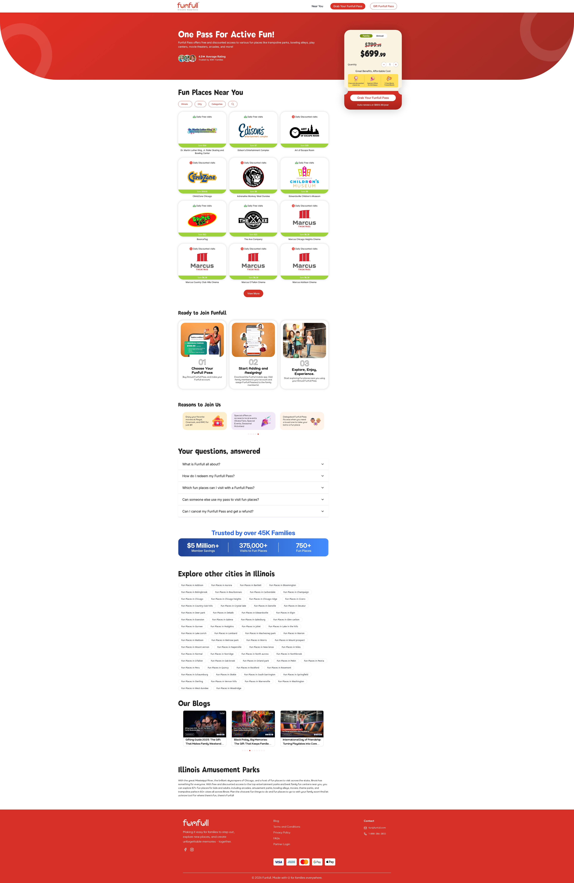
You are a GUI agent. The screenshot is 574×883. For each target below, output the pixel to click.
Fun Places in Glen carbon (286, 619)
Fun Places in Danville (265, 605)
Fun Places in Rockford (248, 667)
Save (202, 145)
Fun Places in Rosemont (279, 667)
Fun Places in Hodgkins (222, 626)
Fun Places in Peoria (314, 660)
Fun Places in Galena (222, 619)
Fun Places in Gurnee (192, 626)
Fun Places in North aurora (255, 653)
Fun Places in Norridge (222, 653)
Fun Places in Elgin (285, 612)
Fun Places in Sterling (192, 681)
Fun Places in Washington (291, 681)
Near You (317, 6)
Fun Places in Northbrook (289, 653)
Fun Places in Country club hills (197, 605)
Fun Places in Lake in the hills (283, 626)
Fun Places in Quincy (218, 667)
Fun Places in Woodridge (228, 688)
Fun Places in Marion (294, 633)
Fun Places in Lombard (226, 633)
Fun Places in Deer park (193, 612)
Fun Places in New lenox (261, 647)
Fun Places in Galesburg (253, 619)
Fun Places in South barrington (259, 674)
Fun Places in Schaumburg (194, 674)
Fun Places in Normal (192, 653)
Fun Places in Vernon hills (224, 681)
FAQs (276, 838)
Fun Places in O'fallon (192, 660)
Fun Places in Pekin (286, 660)
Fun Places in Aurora (221, 585)
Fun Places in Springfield (295, 674)
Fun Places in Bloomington (282, 585)
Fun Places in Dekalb (223, 612)
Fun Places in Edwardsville (255, 612)
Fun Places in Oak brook (223, 660)
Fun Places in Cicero (295, 598)
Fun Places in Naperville (229, 647)
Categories (217, 104)
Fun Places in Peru (190, 667)
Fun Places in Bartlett (250, 585)
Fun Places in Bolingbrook (194, 592)
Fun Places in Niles (291, 647)
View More (253, 293)
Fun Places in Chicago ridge (263, 598)
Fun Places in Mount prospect (290, 640)
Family (366, 35)
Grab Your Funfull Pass (373, 98)
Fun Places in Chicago (192, 598)
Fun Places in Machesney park (260, 633)
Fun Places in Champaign (296, 592)
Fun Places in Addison (192, 585)
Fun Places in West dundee (194, 688)
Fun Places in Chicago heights (226, 598)
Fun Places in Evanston (192, 619)
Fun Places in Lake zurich (193, 633)
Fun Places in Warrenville (257, 681)
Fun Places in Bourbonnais (228, 592)
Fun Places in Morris (256, 640)
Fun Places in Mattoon (192, 640)
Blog (276, 821)
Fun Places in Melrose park (225, 640)
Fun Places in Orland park (256, 660)
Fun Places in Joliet (251, 626)
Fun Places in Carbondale (262, 592)
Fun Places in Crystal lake (233, 605)
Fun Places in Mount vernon (195, 647)
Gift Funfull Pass (383, 6)
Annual (380, 35)
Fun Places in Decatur (295, 605)
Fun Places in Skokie (226, 674)
